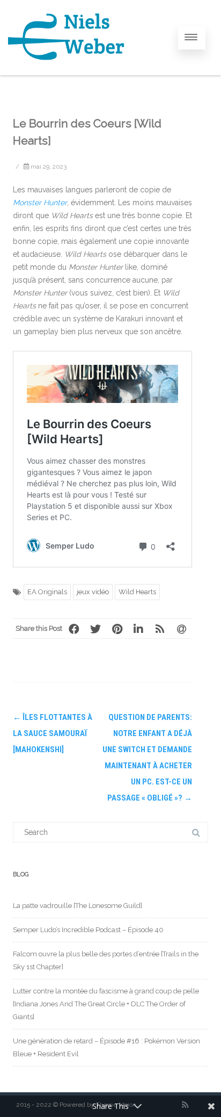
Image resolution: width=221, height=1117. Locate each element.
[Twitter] (95, 628)
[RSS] (160, 628)
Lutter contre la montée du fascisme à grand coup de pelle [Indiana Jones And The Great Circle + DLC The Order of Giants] (106, 1004)
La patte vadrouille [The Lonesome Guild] (77, 906)
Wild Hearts (137, 592)
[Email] (181, 628)
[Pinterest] (117, 628)
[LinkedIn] (138, 628)
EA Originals (47, 592)
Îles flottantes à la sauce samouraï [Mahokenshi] (52, 733)
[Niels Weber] (67, 71)
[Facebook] (74, 628)
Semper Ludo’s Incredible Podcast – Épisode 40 (88, 930)
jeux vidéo (93, 592)
